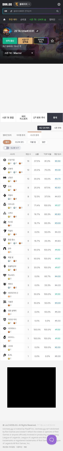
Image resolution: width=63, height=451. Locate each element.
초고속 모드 (19, 142)
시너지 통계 (34, 135)
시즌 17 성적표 (25, 40)
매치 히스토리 (23, 117)
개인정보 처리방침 (9, 447)
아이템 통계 (20, 135)
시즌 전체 (57, 128)
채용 (25, 447)
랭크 (7, 142)
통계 (55, 117)
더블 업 (33, 142)
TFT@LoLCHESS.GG (46, 425)
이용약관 (19, 447)
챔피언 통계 (7, 135)
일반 (43, 142)
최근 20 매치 (44, 128)
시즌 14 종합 (8, 117)
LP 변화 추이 (39, 117)
